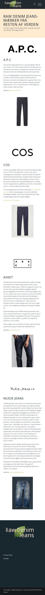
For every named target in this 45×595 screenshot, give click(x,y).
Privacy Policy (7, 555)
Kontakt (6, 559)
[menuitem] (33, 4)
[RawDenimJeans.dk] (18, 4)
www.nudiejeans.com (17, 472)
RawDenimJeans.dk (17, 590)
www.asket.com (15, 330)
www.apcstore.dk (15, 90)
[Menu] (39, 4)
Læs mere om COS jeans (11, 200)
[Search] (33, 4)
